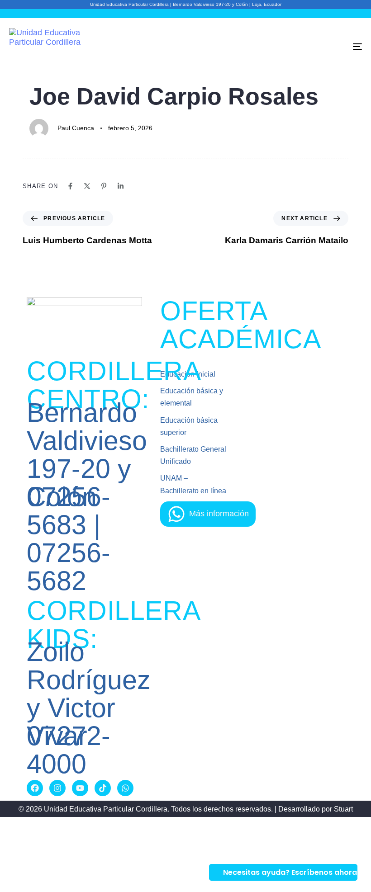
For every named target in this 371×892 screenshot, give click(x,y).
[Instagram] (57, 788)
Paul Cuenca (75, 128)
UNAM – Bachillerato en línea (193, 484)
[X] (87, 186)
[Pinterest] (103, 186)
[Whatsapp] (125, 788)
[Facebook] (70, 186)
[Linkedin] (120, 186)
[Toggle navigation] (303, 46)
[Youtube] (80, 788)
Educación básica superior (189, 426)
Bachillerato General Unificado (193, 455)
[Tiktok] (103, 788)
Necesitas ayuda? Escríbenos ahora (290, 872)
